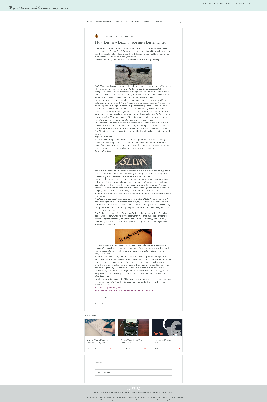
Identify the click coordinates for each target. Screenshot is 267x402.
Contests (146, 21)
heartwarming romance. (54, 7)
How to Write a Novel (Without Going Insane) (132, 341)
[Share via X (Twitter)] (101, 297)
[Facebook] (134, 388)
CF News (135, 21)
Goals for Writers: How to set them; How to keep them (97, 341)
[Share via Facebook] (96, 297)
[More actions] (171, 36)
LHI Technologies (138, 392)
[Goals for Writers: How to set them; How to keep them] (100, 327)
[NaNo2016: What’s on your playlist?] (167, 327)
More (157, 21)
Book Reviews (121, 21)
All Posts (88, 21)
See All (180, 315)
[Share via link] (106, 297)
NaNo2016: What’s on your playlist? (165, 341)
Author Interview (103, 21)
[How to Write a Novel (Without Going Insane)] (133, 327)
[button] (180, 22)
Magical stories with (23, 7)
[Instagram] (128, 388)
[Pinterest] (139, 388)
